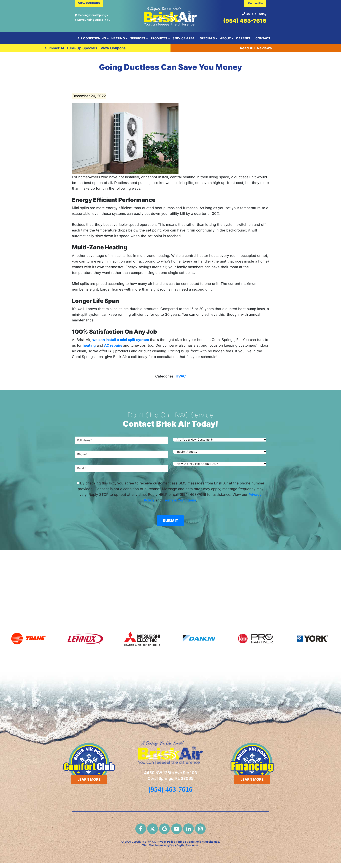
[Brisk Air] (170, 14)
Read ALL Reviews (256, 48)
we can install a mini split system (121, 340)
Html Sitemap (210, 841)
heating (89, 345)
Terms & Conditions (179, 500)
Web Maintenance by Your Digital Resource (170, 845)
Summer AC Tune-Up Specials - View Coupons (85, 48)
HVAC (181, 376)
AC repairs (113, 345)
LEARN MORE (89, 779)
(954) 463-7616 (244, 21)
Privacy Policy (166, 841)
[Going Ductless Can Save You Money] (125, 138)
